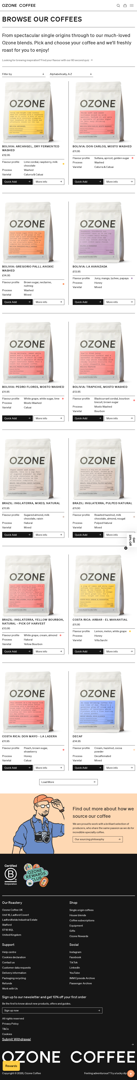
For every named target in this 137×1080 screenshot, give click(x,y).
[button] (132, 540)
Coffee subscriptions (82, 920)
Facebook (75, 957)
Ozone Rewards (79, 936)
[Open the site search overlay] (118, 5)
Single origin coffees (82, 910)
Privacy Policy (10, 1023)
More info (41, 181)
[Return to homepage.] (68, 1057)
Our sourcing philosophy (89, 839)
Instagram (75, 952)
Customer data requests (16, 967)
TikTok (74, 962)
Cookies (7, 1034)
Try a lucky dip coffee (122, 1073)
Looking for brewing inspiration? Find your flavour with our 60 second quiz (45, 60)
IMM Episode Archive (82, 978)
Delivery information (14, 972)
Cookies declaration (14, 957)
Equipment (76, 925)
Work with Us (10, 988)
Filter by (7, 74)
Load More (47, 782)
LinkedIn (75, 967)
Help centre (9, 952)
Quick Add (10, 181)
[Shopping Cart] (125, 5)
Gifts (72, 930)
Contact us (8, 962)
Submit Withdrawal (16, 1039)
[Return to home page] (19, 5)
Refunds (7, 983)
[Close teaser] (125, 548)
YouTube (75, 972)
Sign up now (11, 1010)
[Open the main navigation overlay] (131, 5)
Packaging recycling (14, 978)
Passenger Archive (81, 983)
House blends (78, 915)
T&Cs (5, 1028)
